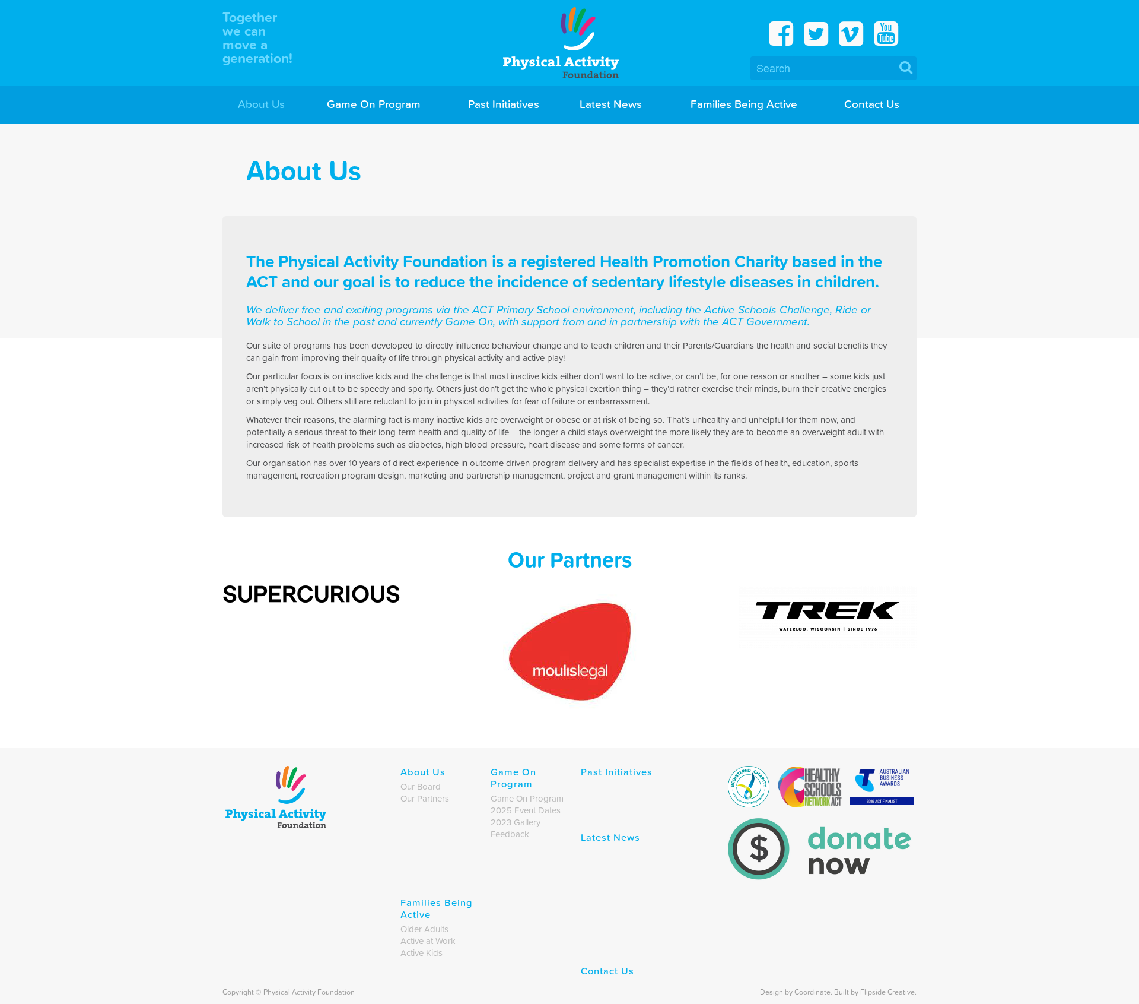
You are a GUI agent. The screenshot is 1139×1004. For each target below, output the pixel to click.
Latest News (611, 104)
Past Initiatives (503, 104)
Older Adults (424, 929)
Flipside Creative (887, 991)
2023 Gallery (515, 822)
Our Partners (424, 799)
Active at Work (428, 941)
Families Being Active (744, 104)
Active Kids (421, 953)
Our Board (420, 787)
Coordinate (812, 991)
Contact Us (871, 104)
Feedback (510, 834)
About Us (261, 104)
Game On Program (374, 104)
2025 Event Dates (526, 810)
